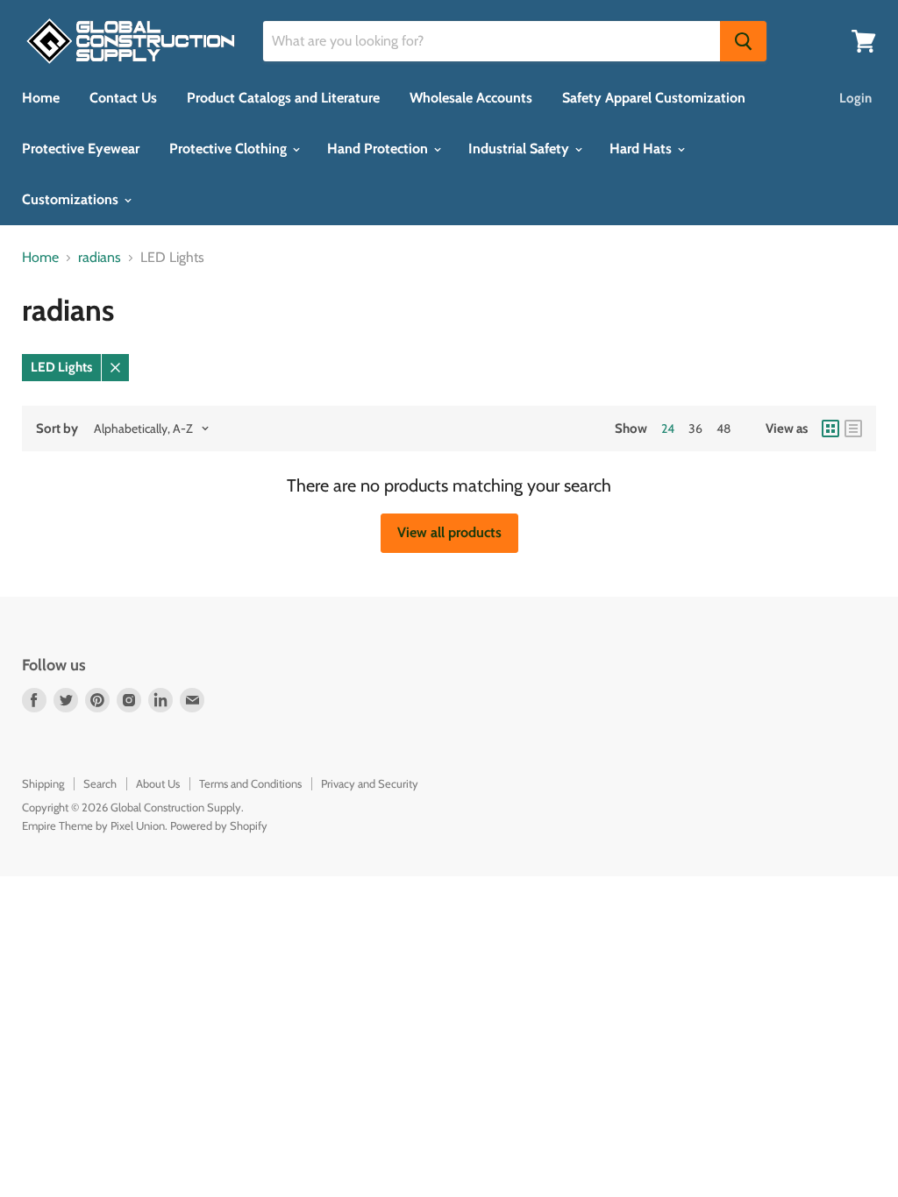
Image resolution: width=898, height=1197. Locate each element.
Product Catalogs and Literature (283, 97)
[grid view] (830, 428)
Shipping (43, 783)
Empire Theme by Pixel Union (93, 825)
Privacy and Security (369, 783)
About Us (158, 783)
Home (41, 97)
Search (100, 783)
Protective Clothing (229, 148)
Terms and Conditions (250, 783)
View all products (449, 532)
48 (723, 428)
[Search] (743, 41)
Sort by (57, 428)
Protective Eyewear (80, 148)
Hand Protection (379, 148)
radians (99, 258)
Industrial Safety (520, 148)
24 (667, 428)
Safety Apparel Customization (653, 97)
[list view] (853, 428)
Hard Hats (642, 148)
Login (855, 98)
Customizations (72, 199)
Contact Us (123, 97)
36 (695, 428)
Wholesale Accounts (471, 97)
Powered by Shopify (218, 825)
